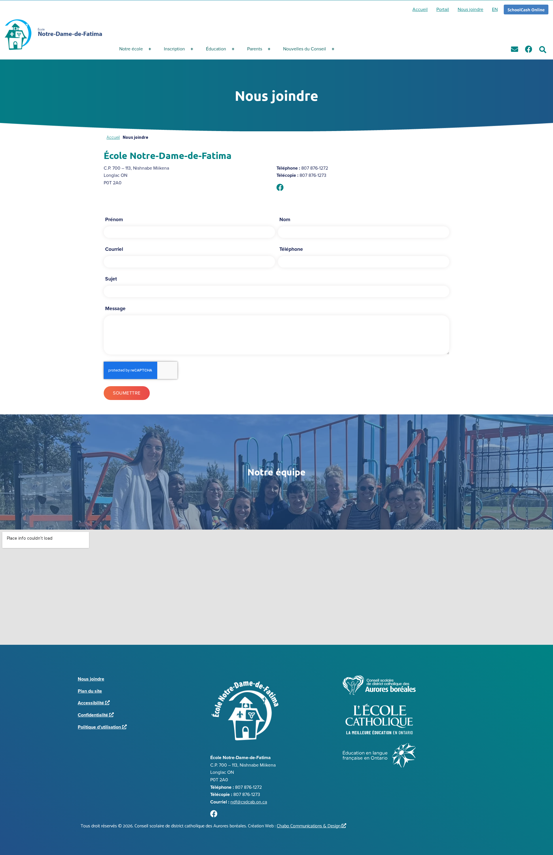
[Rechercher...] (543, 50)
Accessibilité (92, 702)
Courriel (114, 249)
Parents (254, 49)
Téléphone (291, 249)
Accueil (113, 137)
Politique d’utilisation (101, 727)
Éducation (216, 49)
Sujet (111, 279)
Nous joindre (91, 679)
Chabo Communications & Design (310, 826)
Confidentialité (94, 715)
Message (115, 308)
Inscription (174, 49)
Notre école (131, 49)
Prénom (114, 219)
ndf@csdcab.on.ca (248, 802)
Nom (284, 219)
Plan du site (90, 691)
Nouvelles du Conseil (304, 49)
